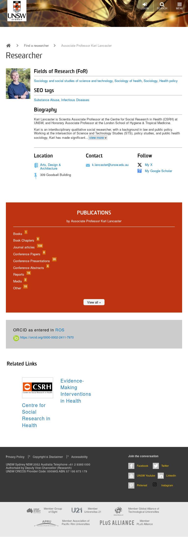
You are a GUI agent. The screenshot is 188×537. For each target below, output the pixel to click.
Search (162, 8)
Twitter (165, 465)
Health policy (168, 80)
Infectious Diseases (75, 99)
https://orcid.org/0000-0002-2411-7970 (46, 337)
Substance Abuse (46, 99)
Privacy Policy (15, 456)
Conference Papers (28, 254)
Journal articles (27, 247)
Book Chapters (25, 240)
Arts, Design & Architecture (50, 166)
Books (19, 233)
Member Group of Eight (53, 510)
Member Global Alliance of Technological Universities (143, 510)
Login (145, 8)
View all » (94, 302)
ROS (60, 330)
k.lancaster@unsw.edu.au (110, 164)
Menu (179, 8)
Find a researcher (36, 45)
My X (149, 164)
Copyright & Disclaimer (48, 456)
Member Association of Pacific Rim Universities (76, 522)
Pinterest (142, 485)
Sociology (150, 80)
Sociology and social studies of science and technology (73, 80)
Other (19, 288)
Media (19, 281)
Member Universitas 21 (92, 510)
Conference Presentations (34, 260)
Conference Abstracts (30, 267)
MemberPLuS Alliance (145, 522)
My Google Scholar (158, 170)
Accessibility (79, 456)
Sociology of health (128, 80)
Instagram (167, 485)
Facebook (142, 465)
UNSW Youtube (146, 475)
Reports (21, 274)
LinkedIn (171, 475)
